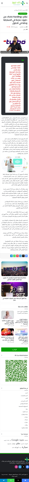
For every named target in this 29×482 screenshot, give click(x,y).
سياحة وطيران (24, 414)
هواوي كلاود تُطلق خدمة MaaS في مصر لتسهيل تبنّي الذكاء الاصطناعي (23, 339)
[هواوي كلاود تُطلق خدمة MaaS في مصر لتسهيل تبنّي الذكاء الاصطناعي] (21, 332)
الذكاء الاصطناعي (18, 10)
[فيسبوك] (26, 256)
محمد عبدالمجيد (23, 26)
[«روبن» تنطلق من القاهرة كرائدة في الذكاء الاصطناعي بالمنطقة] (7, 315)
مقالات (26, 425)
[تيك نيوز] (18, 3)
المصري (22, 443)
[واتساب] (14, 256)
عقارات (26, 422)
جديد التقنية (25, 411)
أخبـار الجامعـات (24, 395)
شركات (26, 419)
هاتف (13, 447)
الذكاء (8, 440)
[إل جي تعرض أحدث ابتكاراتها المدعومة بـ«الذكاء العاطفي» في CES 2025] (7, 332)
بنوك (27, 409)
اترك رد (14, 349)
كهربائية (17, 447)
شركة (20, 447)
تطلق (18, 443)
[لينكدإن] (20, 256)
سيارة (25, 447)
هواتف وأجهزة (25, 427)
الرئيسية (24, 10)
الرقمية (5, 440)
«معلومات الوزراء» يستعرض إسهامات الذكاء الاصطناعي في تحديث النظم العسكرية (21, 321)
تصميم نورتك (14, 476)
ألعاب (26, 398)
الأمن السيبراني (24, 401)
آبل (10, 440)
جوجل (13, 443)
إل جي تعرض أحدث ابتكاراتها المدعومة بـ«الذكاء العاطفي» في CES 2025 (7, 338)
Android (26, 440)
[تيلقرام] (11, 256)
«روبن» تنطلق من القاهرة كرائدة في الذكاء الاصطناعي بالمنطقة (8, 322)
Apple (21, 440)
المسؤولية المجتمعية (23, 406)
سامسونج (9, 443)
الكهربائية (26, 443)
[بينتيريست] (17, 256)
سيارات (26, 417)
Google (15, 440)
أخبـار (26, 393)
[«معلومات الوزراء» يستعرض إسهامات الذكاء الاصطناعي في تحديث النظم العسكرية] (21, 314)
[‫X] (23, 256)
